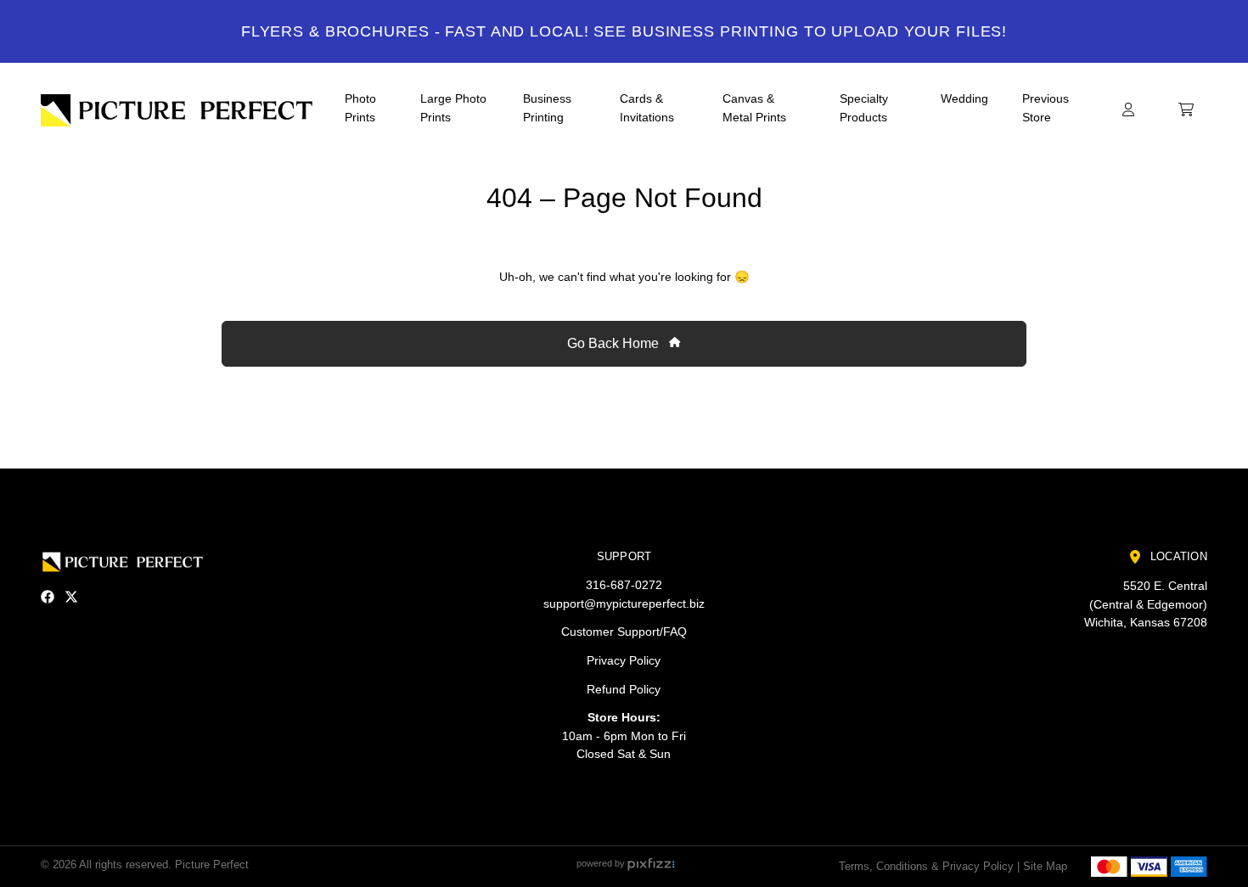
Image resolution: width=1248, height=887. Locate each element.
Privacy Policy (624, 660)
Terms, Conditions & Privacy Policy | (929, 866)
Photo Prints (360, 108)
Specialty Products (864, 108)
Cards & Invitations (647, 108)
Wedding (964, 98)
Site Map (1045, 866)
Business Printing (547, 108)
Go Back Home (614, 343)
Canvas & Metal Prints (754, 108)
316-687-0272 (624, 585)
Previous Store (1045, 108)
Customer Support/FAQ (624, 631)
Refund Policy (624, 689)
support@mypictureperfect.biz (624, 603)
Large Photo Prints (453, 108)
